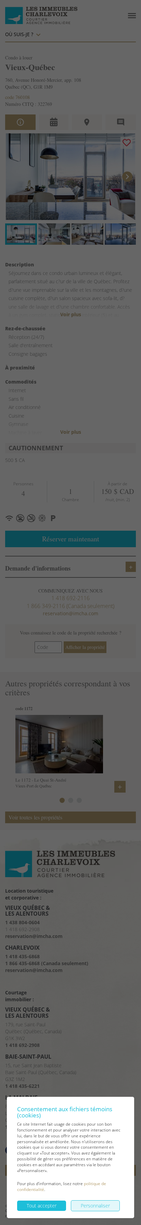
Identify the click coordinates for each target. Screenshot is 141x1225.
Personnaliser (95, 1205)
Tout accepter (41, 1205)
